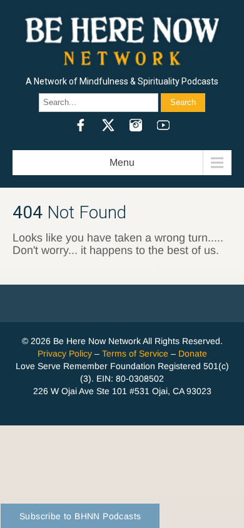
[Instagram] (136, 125)
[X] (108, 125)
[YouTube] (163, 125)
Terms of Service (135, 353)
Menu (122, 162)
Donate (192, 353)
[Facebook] (80, 125)
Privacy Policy (65, 353)
